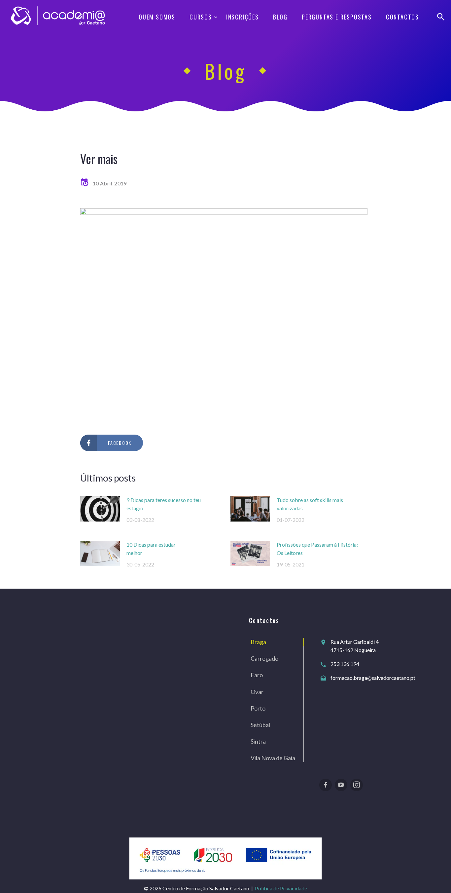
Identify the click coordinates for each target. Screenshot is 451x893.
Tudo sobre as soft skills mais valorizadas (310, 504)
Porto (258, 708)
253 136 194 (344, 664)
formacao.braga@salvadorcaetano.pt (372, 678)
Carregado (264, 658)
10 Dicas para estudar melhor (151, 548)
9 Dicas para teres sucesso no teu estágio (163, 504)
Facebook (119, 442)
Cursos (201, 17)
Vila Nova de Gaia (273, 757)
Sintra (258, 741)
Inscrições (242, 17)
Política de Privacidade (281, 888)
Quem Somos (157, 17)
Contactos (402, 17)
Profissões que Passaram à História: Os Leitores (317, 548)
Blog (280, 17)
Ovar (257, 691)
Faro (257, 675)
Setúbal (260, 724)
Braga (258, 641)
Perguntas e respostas (337, 17)
